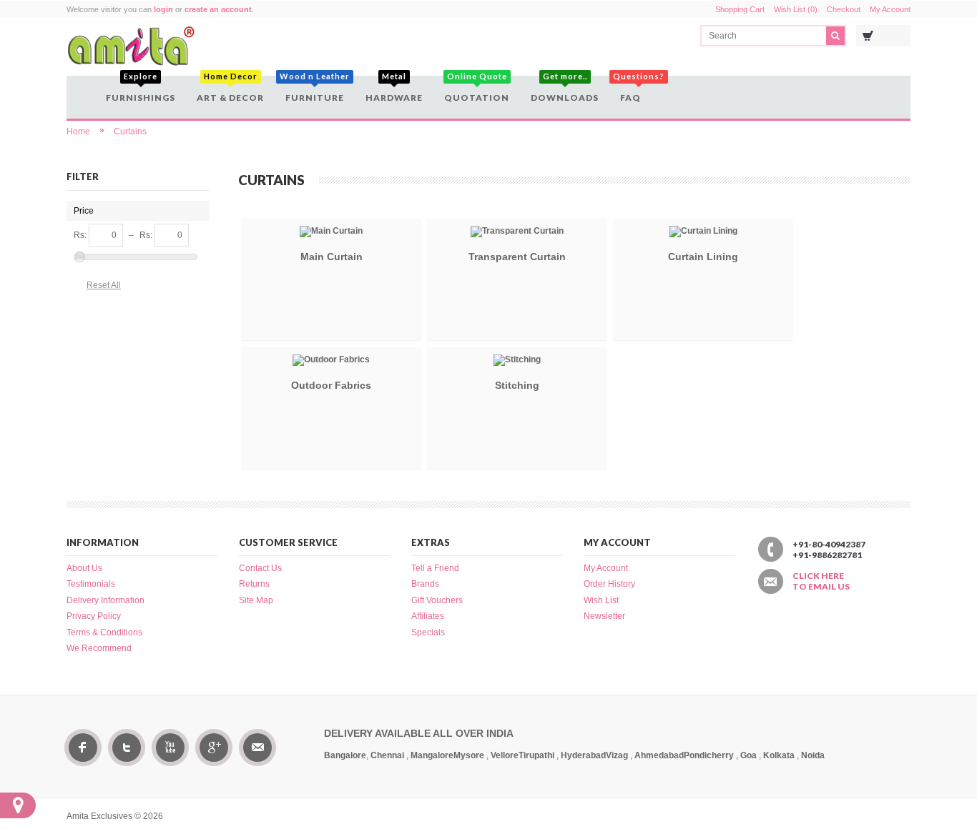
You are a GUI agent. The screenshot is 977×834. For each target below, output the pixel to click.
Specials (428, 632)
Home (78, 131)
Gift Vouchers (437, 600)
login (163, 9)
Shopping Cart (740, 9)
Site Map (256, 600)
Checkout (843, 9)
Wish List (601, 600)
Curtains (130, 131)
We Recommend (99, 648)
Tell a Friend (435, 568)
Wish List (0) (796, 9)
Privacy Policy (94, 616)
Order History (609, 584)
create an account (218, 9)
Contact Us (260, 568)
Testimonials (91, 584)
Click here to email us (821, 581)
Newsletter (604, 616)
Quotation (476, 89)
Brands (425, 584)
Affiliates (427, 616)
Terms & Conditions (104, 632)
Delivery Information (105, 600)
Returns (254, 584)
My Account (890, 9)
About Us (84, 568)
